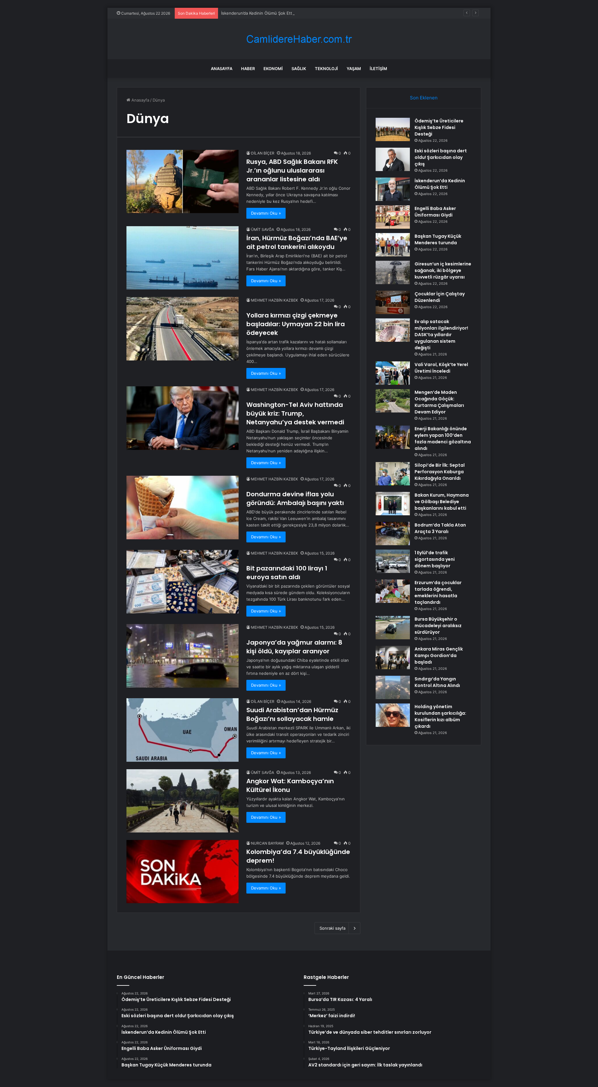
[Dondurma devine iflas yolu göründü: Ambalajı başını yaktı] (182, 507)
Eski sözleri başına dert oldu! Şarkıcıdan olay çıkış (441, 157)
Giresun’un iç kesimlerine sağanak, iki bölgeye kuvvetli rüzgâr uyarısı (443, 270)
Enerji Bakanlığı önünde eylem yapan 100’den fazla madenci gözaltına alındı (443, 438)
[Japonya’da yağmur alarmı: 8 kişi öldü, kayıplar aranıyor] (182, 655)
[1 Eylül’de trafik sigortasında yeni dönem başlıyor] (393, 561)
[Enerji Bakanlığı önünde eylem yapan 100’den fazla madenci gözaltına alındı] (393, 437)
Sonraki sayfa (332, 928)
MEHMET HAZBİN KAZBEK (274, 300)
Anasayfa (221, 68)
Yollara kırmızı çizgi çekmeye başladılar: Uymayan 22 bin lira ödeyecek (295, 324)
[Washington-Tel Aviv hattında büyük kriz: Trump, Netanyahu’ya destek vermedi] (182, 418)
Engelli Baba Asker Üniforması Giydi (435, 211)
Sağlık (299, 68)
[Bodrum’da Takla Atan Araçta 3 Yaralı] (393, 533)
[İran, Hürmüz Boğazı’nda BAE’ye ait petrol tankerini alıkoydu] (182, 257)
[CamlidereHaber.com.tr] (299, 39)
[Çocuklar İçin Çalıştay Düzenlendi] (393, 302)
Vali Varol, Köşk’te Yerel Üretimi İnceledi (441, 367)
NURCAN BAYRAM (267, 843)
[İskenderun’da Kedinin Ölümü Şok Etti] (393, 189)
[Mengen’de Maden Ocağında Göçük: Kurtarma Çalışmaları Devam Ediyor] (393, 400)
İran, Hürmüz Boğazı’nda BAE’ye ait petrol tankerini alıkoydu (296, 242)
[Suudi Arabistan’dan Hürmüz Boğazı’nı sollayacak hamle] (182, 729)
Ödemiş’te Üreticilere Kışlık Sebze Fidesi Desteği (439, 127)
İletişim (378, 68)
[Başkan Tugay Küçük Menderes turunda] (393, 244)
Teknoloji (326, 68)
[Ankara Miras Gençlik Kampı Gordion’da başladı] (393, 657)
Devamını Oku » (266, 213)
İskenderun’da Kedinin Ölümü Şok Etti (257, 13)
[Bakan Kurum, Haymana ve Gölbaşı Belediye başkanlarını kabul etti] (393, 503)
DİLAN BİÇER (262, 153)
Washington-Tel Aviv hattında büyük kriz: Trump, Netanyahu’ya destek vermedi (295, 413)
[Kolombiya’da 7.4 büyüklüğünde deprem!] (182, 871)
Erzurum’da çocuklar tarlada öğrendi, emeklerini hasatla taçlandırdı (438, 592)
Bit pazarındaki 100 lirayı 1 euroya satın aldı (286, 572)
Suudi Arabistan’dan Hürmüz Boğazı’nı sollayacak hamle (292, 714)
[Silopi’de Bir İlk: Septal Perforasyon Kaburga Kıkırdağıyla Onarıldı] (393, 473)
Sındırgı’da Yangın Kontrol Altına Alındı (437, 682)
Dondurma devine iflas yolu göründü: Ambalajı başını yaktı (295, 498)
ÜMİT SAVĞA (262, 229)
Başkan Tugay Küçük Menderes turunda (438, 239)
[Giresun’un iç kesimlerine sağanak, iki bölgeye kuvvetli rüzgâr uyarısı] (393, 272)
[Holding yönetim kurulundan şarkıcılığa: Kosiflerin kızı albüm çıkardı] (393, 715)
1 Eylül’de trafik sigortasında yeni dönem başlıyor (435, 559)
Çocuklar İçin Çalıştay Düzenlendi (440, 297)
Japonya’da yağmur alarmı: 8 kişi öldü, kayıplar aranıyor (294, 647)
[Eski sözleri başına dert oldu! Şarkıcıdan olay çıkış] (393, 159)
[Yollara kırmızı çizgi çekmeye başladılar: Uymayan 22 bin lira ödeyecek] (182, 328)
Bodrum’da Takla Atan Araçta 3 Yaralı (440, 528)
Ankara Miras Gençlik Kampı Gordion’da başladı (439, 655)
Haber (248, 68)
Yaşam (354, 68)
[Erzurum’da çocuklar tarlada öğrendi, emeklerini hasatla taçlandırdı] (393, 591)
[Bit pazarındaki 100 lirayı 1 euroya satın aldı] (182, 581)
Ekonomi (273, 68)
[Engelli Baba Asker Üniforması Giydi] (393, 217)
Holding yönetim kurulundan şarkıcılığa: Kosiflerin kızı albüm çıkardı (440, 716)
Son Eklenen (424, 98)
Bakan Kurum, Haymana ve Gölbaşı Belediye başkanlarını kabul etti (442, 501)
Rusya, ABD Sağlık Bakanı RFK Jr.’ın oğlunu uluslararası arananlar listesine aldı (292, 170)
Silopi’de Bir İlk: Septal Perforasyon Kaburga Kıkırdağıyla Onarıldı (440, 471)
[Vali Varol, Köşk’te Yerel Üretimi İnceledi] (393, 373)
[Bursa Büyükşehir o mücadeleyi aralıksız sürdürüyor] (393, 627)
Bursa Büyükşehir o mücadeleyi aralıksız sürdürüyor (438, 625)
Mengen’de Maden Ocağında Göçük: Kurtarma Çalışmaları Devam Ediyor (439, 402)
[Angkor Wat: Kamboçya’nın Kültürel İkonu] (182, 800)
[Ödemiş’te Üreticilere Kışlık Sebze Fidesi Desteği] (393, 129)
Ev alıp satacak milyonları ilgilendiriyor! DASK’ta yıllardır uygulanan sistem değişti (441, 334)
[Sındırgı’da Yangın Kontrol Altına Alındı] (393, 687)
